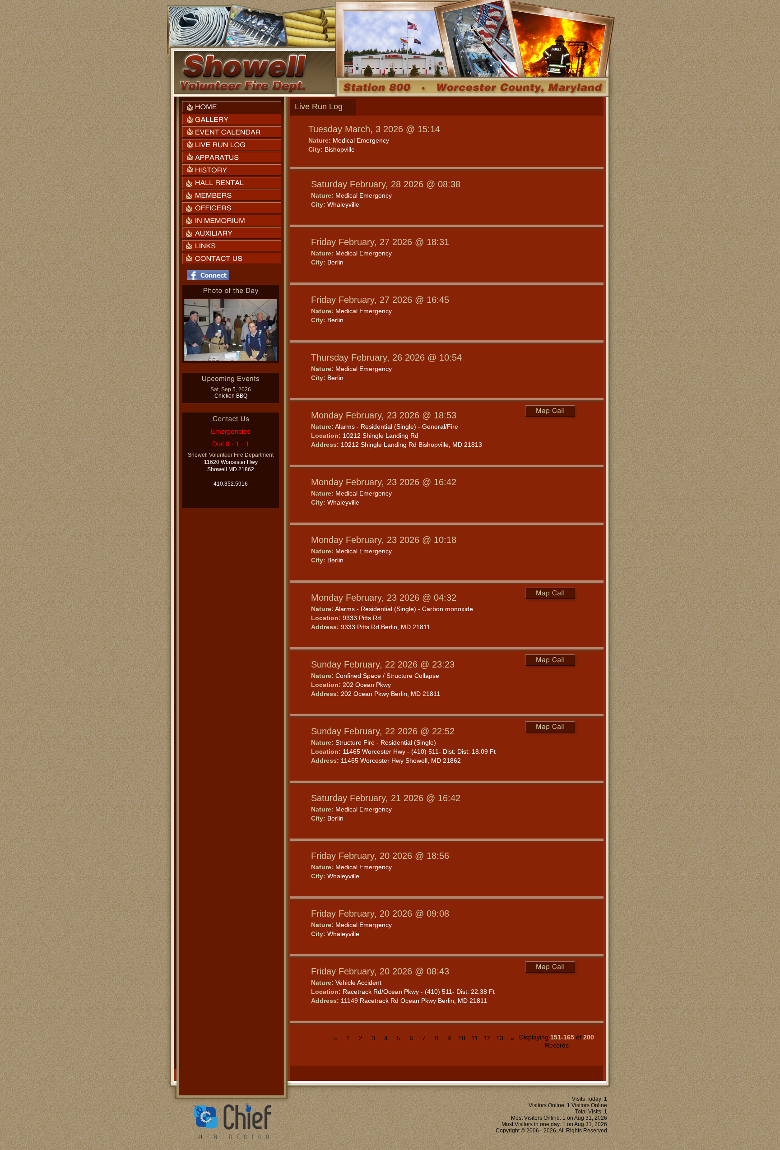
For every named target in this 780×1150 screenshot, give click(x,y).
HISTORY (231, 170)
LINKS (231, 245)
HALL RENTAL (231, 182)
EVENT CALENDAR (231, 132)
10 (461, 1038)
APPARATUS (231, 157)
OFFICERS (231, 207)
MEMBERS (231, 195)
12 (487, 1038)
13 (499, 1038)
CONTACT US (231, 258)
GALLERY (231, 119)
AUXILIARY (231, 233)
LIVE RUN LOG (231, 144)
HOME (231, 106)
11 (474, 1038)
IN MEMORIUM (231, 220)
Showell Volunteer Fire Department (243, 72)
